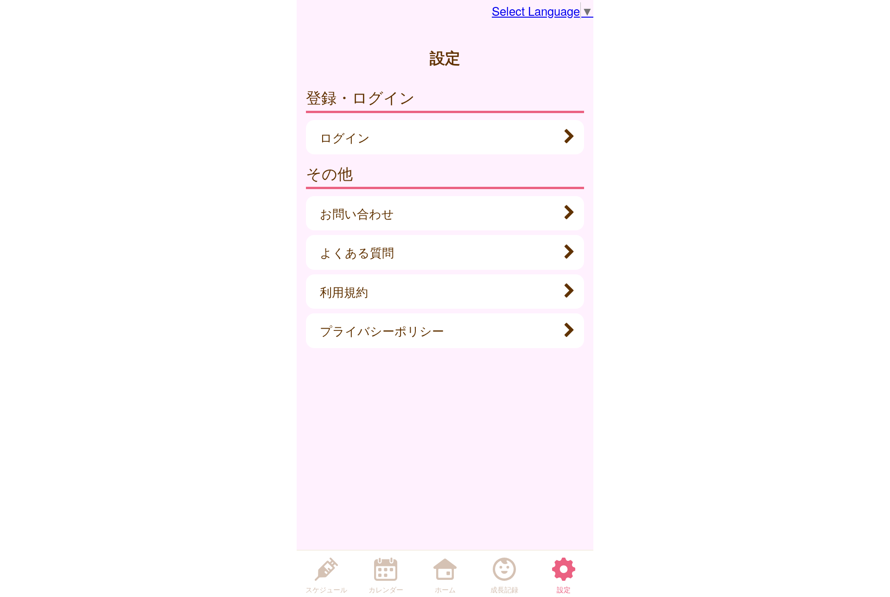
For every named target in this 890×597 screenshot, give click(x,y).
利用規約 (344, 291)
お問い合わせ (357, 213)
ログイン (345, 137)
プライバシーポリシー (382, 330)
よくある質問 (357, 252)
